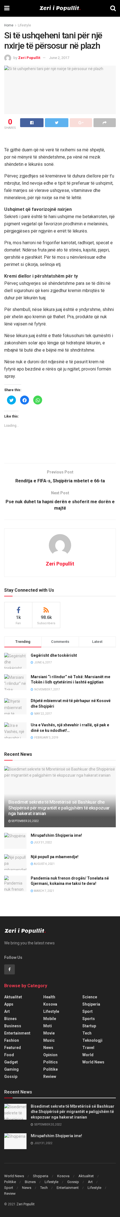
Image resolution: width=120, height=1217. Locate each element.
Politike (50, 1069)
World (87, 1055)
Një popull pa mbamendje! (54, 857)
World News (93, 1062)
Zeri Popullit (29, 58)
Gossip (10, 1076)
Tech (87, 1033)
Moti (47, 1026)
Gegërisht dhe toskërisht (54, 655)
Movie (49, 1033)
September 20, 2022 (25, 821)
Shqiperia (91, 1004)
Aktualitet (13, 997)
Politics (50, 1062)
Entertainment (17, 1033)
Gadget (11, 1062)
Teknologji (92, 1040)
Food (9, 1055)
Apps (8, 1004)
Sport (87, 1011)
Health (49, 997)
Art (7, 1011)
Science (89, 997)
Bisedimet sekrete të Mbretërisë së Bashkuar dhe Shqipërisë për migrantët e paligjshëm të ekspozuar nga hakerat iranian (59, 807)
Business (12, 1026)
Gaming (11, 1069)
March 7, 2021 (43, 890)
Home (8, 25)
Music (49, 1040)
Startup (89, 1026)
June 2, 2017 (59, 58)
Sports (88, 1018)
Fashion (11, 1040)
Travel (88, 1047)
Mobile (49, 1018)
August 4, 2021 (44, 863)
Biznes (10, 1018)
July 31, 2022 (42, 842)
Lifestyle (24, 25)
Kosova (50, 1004)
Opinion (50, 1055)
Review (49, 1076)
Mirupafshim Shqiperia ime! (56, 835)
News (48, 1047)
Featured (12, 1047)
